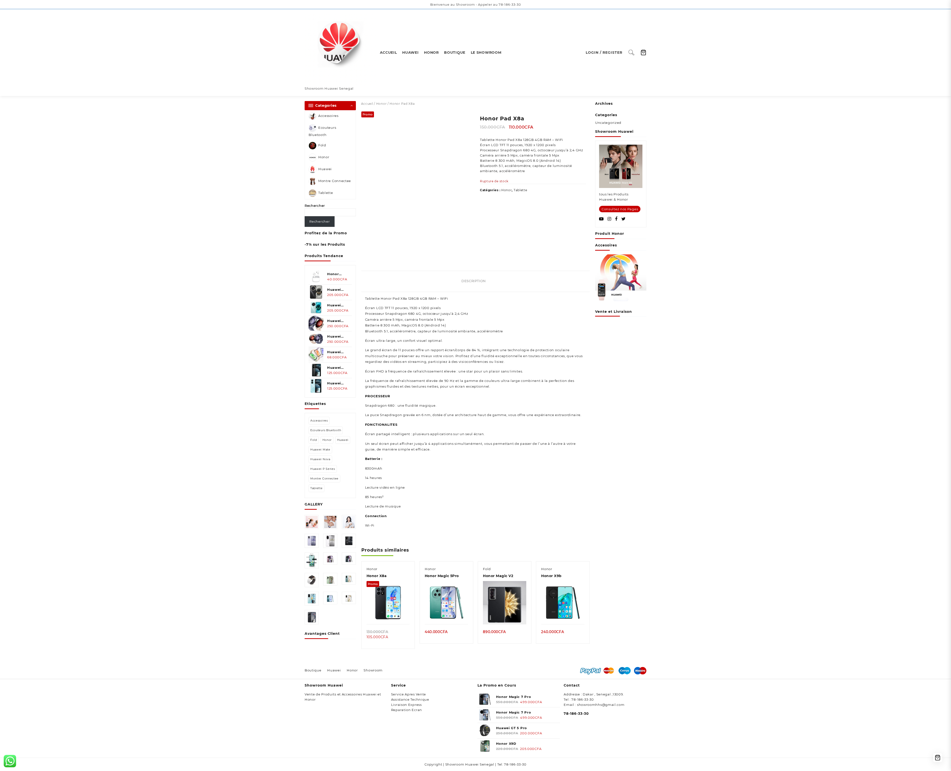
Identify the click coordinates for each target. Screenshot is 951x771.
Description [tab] (473, 281)
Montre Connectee (334, 181)
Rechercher (315, 206)
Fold (322, 145)
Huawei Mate (320, 449)
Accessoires (328, 116)
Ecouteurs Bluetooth (322, 131)
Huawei (325, 169)
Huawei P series (322, 469)
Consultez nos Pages (620, 209)
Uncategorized (608, 123)
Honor (323, 157)
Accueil (367, 104)
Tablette (325, 193)
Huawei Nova (320, 459)
